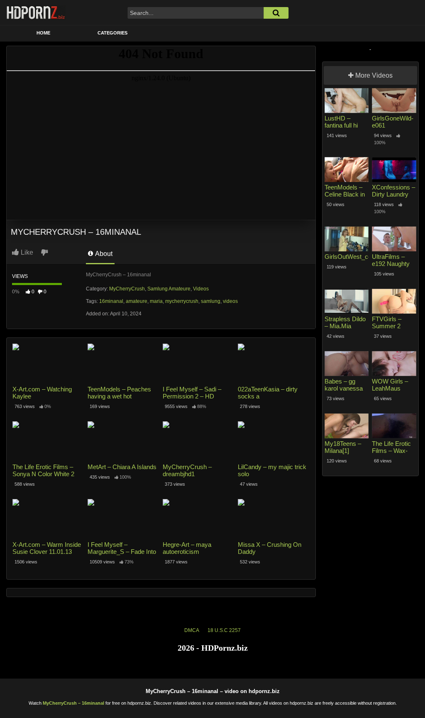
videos (230, 301)
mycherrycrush (181, 301)
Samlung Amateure (169, 289)
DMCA (191, 630)
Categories (112, 32)
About (103, 253)
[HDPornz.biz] (36, 12)
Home (43, 32)
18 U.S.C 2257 (224, 630)
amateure (136, 301)
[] (276, 13)
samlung (210, 301)
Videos (201, 289)
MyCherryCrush (127, 289)
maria (156, 301)
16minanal (111, 301)
